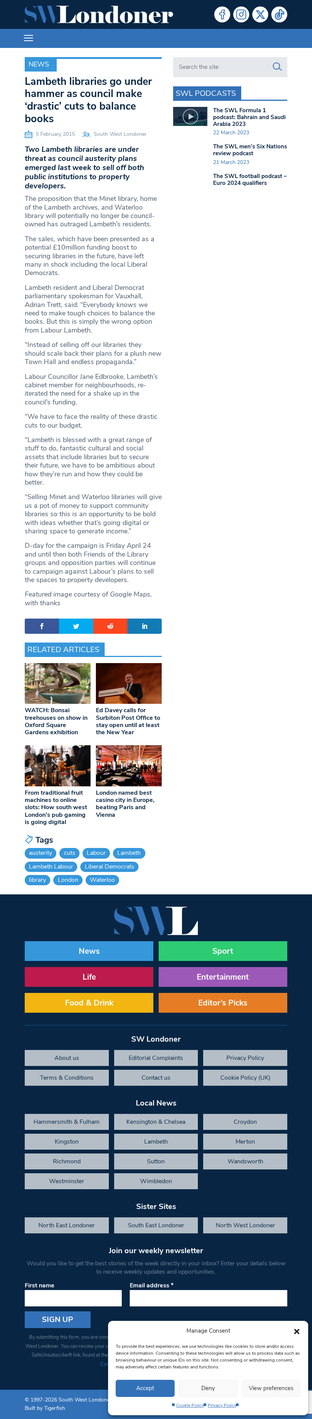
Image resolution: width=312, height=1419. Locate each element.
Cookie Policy (190, 1405)
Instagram (241, 14)
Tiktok (279, 14)
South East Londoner (156, 1225)
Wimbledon (156, 1181)
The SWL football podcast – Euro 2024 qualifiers (250, 179)
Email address (152, 1285)
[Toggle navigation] (28, 38)
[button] (297, 1331)
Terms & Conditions (67, 1078)
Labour (96, 853)
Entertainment (223, 977)
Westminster (66, 1181)
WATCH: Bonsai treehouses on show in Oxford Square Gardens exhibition (56, 721)
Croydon (245, 1122)
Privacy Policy (222, 1405)
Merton (245, 1141)
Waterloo (102, 880)
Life (89, 977)
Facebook (222, 14)
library (37, 880)
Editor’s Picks (222, 1002)
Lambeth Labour (51, 866)
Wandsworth (245, 1161)
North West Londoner (245, 1225)
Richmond (67, 1161)
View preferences (271, 1388)
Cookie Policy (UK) (245, 1078)
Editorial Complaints (156, 1058)
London (68, 880)
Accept (145, 1388)
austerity (40, 853)
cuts (69, 853)
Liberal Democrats (109, 866)
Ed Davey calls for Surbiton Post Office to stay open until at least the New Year (128, 721)
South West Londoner (120, 134)
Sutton (156, 1161)
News (39, 64)
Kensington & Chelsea (155, 1122)
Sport (222, 951)
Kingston (67, 1141)
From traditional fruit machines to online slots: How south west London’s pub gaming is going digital (56, 807)
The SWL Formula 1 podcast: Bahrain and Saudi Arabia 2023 (249, 117)
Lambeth (129, 853)
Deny (208, 1388)
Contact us (156, 1078)
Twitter (260, 14)
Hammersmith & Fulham (66, 1122)
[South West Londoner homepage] (99, 14)
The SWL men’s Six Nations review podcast (250, 150)
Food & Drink (89, 1002)
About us (66, 1058)
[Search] (277, 67)
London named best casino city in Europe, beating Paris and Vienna (125, 804)
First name (39, 1285)
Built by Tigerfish (45, 1408)
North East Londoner (66, 1225)
